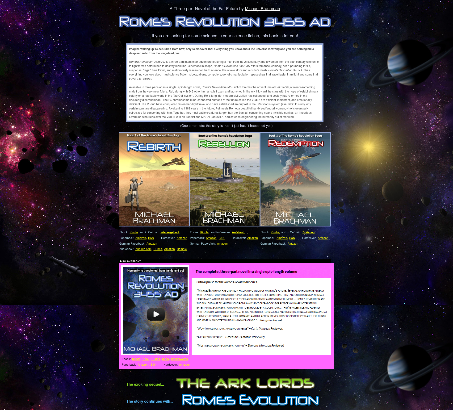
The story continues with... (149, 401)
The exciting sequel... (145, 384)
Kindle (134, 232)
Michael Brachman (262, 8)
